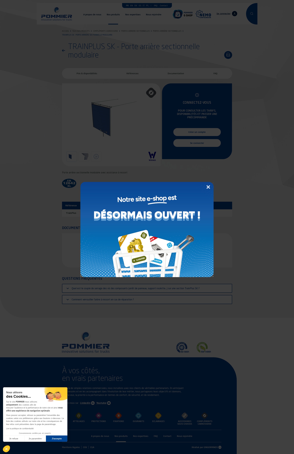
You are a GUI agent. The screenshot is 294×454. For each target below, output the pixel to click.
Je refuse (13, 438)
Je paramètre (35, 438)
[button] (6, 448)
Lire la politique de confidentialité (20, 429)
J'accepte (57, 438)
